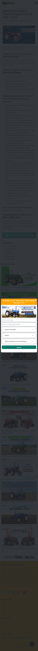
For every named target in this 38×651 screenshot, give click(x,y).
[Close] (36, 300)
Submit (19, 347)
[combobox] (19, 329)
